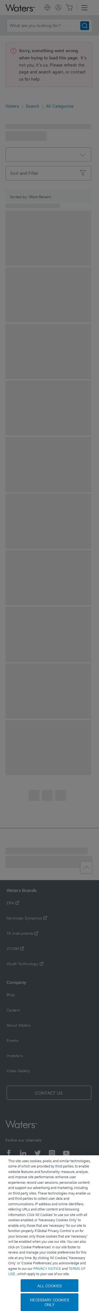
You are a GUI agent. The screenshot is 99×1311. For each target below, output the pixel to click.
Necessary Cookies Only (49, 1302)
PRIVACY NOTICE (47, 1268)
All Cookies (49, 1285)
